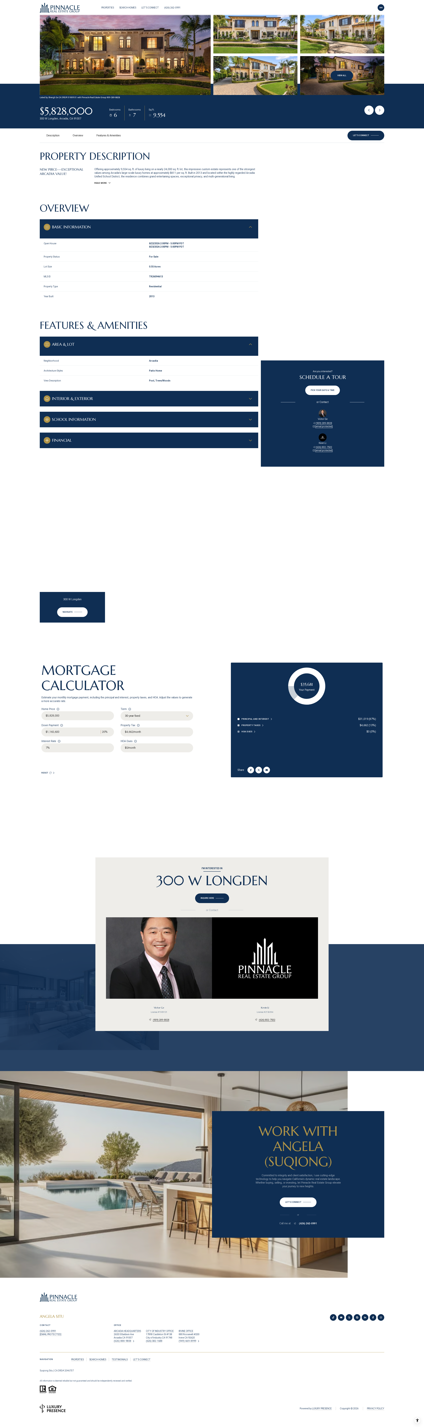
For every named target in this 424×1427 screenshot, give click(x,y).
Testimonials (120, 1359)
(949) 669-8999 (187, 1341)
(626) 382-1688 (154, 1341)
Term (124, 709)
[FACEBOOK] (373, 1317)
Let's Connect (150, 7)
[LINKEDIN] (365, 1317)
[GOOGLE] (357, 1317)
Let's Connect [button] (142, 1359)
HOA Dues (126, 741)
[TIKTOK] (333, 1317)
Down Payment (50, 725)
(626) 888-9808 (122, 1341)
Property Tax (128, 725)
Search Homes (127, 7)
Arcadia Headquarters (127, 1331)
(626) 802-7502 (324, 447)
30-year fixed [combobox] (132, 715)
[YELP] (349, 1317)
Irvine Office (186, 1331)
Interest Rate (48, 741)
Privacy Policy (375, 1408)
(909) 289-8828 (324, 423)
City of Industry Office (160, 1331)
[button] (365, 135)
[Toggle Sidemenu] (381, 7)
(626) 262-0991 (172, 7)
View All (341, 75)
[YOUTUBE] (341, 1317)
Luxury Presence (322, 1408)
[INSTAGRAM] (381, 1317)
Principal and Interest (255, 719)
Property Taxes (250, 725)
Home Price (48, 709)
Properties (107, 7)
